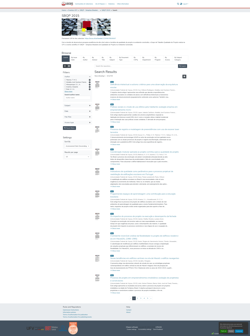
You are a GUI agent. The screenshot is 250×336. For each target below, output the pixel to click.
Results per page (71, 152)
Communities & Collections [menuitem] (84, 4)
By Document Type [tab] (123, 58)
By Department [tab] (146, 58)
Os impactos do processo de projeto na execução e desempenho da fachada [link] (143, 216)
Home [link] (64, 10)
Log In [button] (185, 4)
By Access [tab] (167, 58)
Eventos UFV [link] (72, 10)
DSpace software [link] (132, 327)
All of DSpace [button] (100, 4)
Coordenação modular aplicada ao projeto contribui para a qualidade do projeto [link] (144, 152)
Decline (231, 331)
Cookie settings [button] (131, 329)
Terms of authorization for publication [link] (75, 315)
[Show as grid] (69, 66)
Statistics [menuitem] (111, 4)
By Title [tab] (103, 58)
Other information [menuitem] (123, 4)
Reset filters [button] (70, 128)
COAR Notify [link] (218, 334)
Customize (239, 331)
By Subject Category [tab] (178, 58)
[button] (67, 4)
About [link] (128, 312)
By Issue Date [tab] (74, 58)
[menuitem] (100, 4)
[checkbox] (65, 79)
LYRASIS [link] (159, 327)
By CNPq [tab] (136, 58)
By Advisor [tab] (94, 58)
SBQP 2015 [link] (106, 10)
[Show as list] (65, 66)
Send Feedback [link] (158, 329)
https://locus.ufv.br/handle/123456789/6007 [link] (100, 38)
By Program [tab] (158, 58)
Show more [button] (68, 91)
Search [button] (183, 66)
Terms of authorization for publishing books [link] (77, 317)
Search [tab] (65, 57)
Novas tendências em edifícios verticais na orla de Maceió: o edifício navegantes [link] (144, 258)
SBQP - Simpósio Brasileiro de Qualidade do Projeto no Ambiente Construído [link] (89, 10)
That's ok (223, 331)
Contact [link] (128, 310)
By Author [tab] (85, 58)
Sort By (67, 142)
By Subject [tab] (112, 58)
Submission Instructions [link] (71, 310)
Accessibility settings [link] (144, 329)
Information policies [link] (69, 312)
